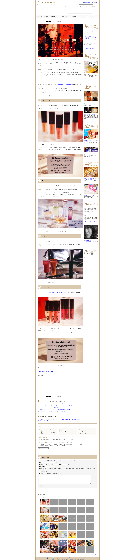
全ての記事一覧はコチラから (90, 48)
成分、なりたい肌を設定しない (62, 445)
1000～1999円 (52, 439)
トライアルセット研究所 (43, 12)
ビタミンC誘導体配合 (68, 444)
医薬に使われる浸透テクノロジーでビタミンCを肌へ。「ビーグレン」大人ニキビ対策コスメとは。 (91, 37)
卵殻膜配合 (61, 444)
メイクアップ (64, 12)
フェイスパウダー (83, 431)
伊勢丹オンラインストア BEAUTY (47, 371)
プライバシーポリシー (78, 557)
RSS (96, 2)
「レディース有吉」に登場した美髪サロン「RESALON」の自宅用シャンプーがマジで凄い (91, 31)
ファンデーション (83, 430)
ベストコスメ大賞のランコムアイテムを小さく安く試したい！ (53, 403)
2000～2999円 (58, 439)
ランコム (62, 419)
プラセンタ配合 (54, 444)
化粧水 (41, 431)
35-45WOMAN (87, 240)
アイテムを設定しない (84, 433)
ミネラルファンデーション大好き (90, 241)
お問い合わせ (85, 557)
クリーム (52, 430)
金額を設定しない (72, 439)
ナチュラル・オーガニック (78, 444)
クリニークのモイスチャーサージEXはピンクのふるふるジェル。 (54, 407)
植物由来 (42, 445)
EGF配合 (42, 444)
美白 (51, 445)
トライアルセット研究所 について (67, 557)
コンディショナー (63, 430)
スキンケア (58, 12)
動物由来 (46, 445)
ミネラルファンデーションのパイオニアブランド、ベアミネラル (52, 292)
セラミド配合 (47, 444)
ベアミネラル (56, 419)
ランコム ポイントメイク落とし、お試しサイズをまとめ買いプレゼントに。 (57, 405)
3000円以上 (65, 439)
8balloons (83, 559)
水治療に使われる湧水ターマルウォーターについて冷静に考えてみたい (55, 409)
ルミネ (66, 419)
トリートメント (63, 431)
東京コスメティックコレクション (65, 84)
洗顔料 (41, 430)
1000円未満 (46, 439)
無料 (41, 439)
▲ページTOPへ (94, 554)
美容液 (41, 433)
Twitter (91, 2)
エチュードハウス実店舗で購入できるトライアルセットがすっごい (54, 411)
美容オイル (53, 432)
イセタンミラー (41, 419)
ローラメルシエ (72, 419)
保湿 (54, 445)
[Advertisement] (48, 385)
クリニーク (48, 419)
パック (52, 431)
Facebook (87, 2)
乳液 (41, 432)
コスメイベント (52, 12)
